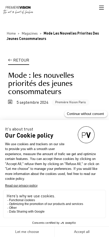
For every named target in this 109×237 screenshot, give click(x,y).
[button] (101, 7)
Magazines (30, 33)
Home (11, 33)
